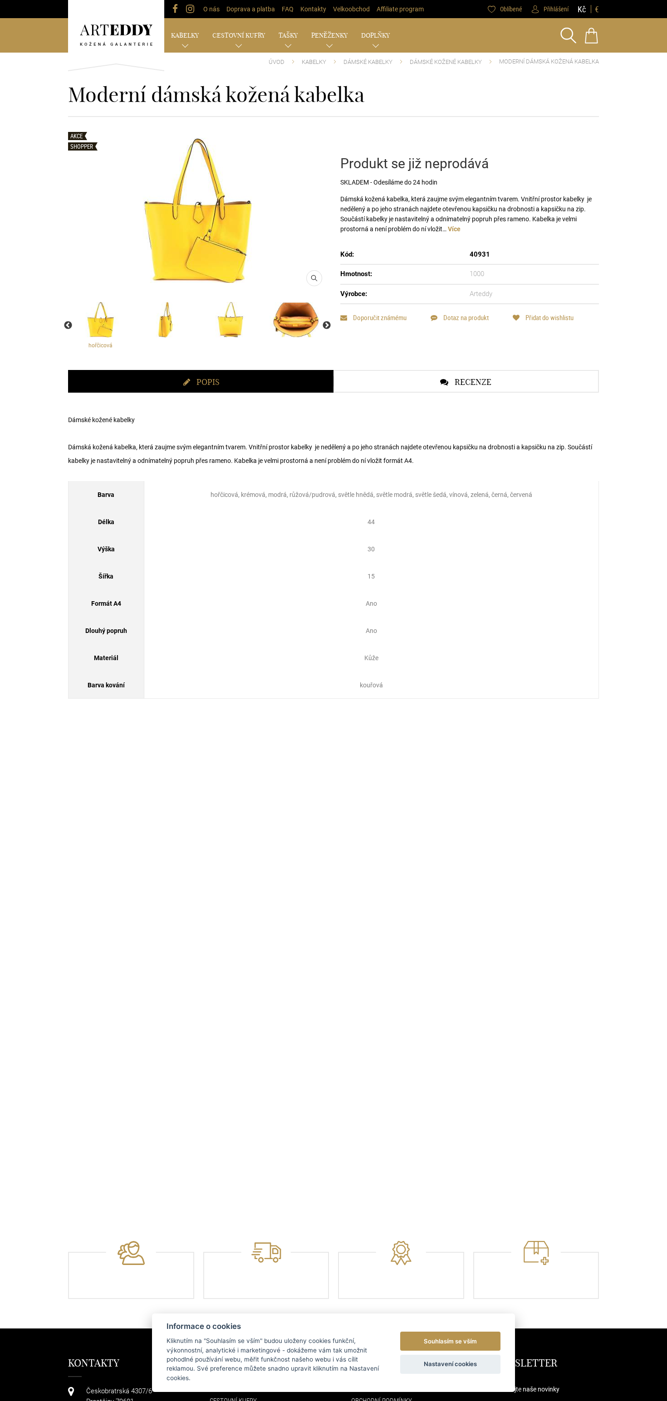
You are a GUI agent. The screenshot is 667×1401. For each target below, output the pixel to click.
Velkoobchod (351, 9)
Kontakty (313, 9)
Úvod (276, 61)
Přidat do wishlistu (549, 317)
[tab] (201, 381)
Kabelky (185, 35)
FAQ (288, 9)
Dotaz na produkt (465, 317)
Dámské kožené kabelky (446, 61)
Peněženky (329, 35)
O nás (211, 9)
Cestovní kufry (238, 35)
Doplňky (375, 35)
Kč (582, 9)
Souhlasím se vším (450, 1341)
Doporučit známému (379, 317)
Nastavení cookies (450, 1363)
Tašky (288, 35)
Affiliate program (400, 9)
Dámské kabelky (367, 61)
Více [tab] (454, 229)
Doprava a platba (250, 9)
